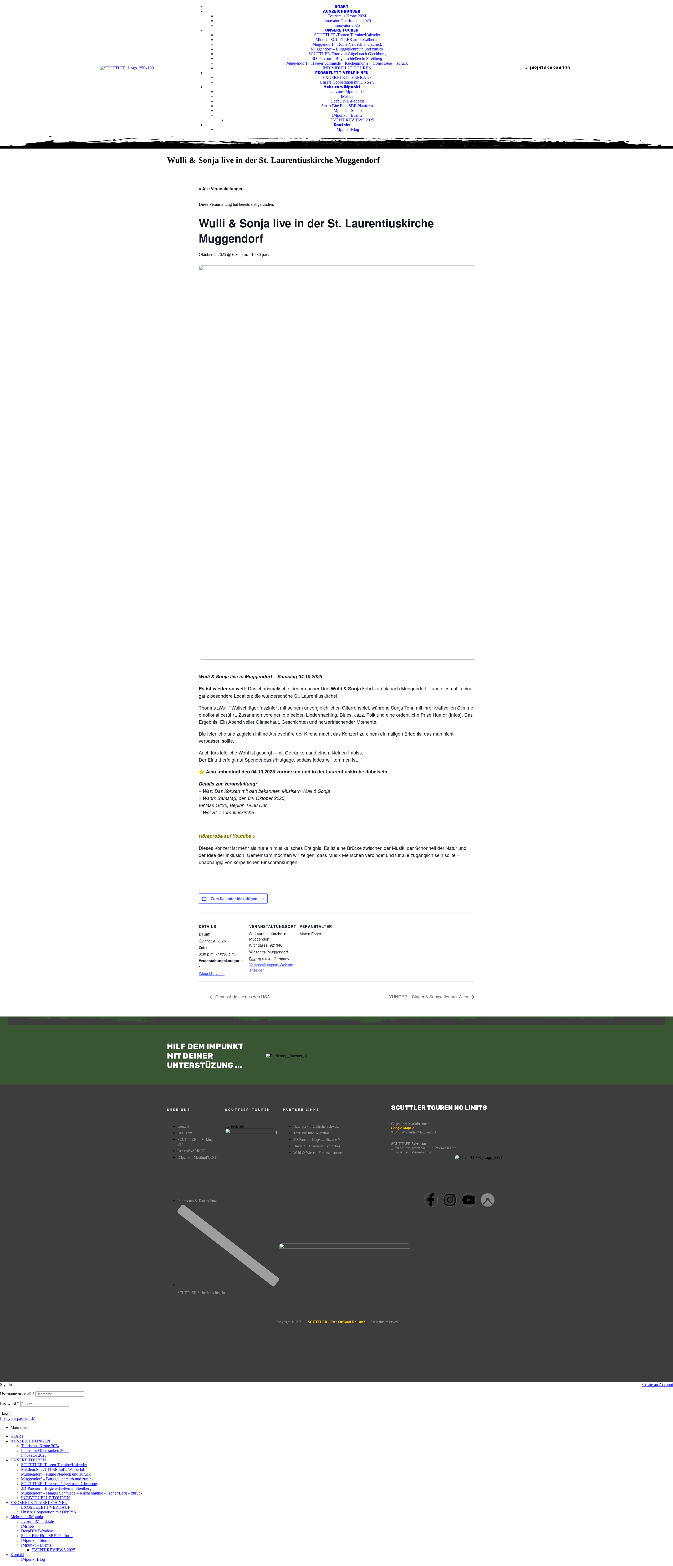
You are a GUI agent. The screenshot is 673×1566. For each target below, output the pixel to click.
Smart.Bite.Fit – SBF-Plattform (47, 1535)
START (17, 1436)
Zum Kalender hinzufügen (234, 898)
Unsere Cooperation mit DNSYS (48, 1512)
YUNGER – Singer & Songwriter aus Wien (429, 997)
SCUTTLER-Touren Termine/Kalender (54, 1464)
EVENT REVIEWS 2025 (53, 1550)
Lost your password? (17, 1418)
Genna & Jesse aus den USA (242, 997)
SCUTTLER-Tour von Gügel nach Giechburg (59, 1483)
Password (9, 1403)
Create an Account (657, 1384)
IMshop (27, 1526)
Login (6, 1413)
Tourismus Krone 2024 (40, 1446)
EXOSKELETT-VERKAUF (45, 1507)
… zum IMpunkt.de (37, 1521)
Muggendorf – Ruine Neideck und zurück (56, 1474)
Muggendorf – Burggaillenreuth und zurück (57, 1479)
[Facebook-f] (431, 1200)
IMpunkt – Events (36, 1545)
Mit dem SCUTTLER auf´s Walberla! (52, 1469)
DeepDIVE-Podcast (37, 1531)
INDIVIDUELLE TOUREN (45, 1498)
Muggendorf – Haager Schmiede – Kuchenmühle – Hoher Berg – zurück (81, 1493)
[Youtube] (469, 1200)
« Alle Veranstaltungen (221, 189)
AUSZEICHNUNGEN (30, 1441)
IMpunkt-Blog (33, 1559)
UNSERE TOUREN (28, 1460)
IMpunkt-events (212, 973)
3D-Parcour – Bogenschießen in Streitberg (56, 1488)
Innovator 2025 (34, 1455)
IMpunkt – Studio (35, 1540)
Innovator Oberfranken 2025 (45, 1450)
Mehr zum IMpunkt (27, 1516)
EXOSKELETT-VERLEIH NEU (39, 1502)
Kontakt (17, 1554)
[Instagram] (450, 1200)
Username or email (17, 1394)
